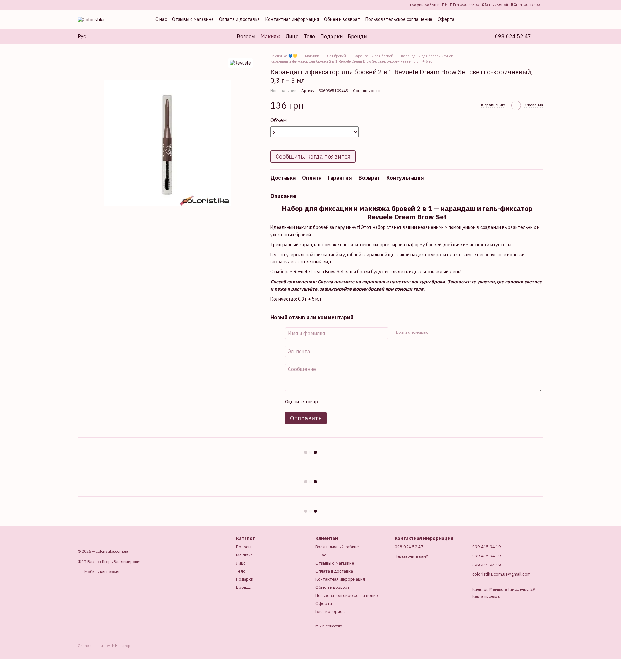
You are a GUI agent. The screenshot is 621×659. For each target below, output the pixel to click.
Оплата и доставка (239, 19)
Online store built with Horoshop (104, 645)
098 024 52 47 (513, 36)
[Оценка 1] (328, 402)
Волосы (246, 36)
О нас (161, 19)
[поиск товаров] (379, 36)
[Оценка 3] (349, 402)
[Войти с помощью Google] (445, 332)
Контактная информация (292, 19)
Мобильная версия (101, 571)
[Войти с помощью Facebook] (435, 332)
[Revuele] (240, 63)
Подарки (331, 36)
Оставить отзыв (367, 90)
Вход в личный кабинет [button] (338, 547)
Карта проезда (486, 596)
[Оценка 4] (359, 402)
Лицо (292, 36)
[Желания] (511, 19)
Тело (309, 36)
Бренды (357, 36)
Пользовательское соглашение (398, 19)
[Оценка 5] (370, 402)
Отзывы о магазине (193, 19)
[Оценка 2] (338, 402)
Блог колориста (331, 611)
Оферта (446, 19)
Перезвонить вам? (411, 556)
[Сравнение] (497, 19)
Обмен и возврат (342, 19)
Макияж (270, 36)
